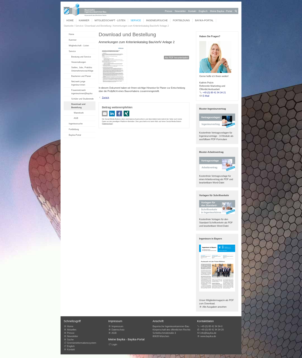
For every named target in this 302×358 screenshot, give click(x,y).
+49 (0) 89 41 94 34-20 (212, 329)
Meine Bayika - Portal (221, 11)
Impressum (117, 326)
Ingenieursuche (157, 20)
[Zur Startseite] (86, 10)
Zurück (105, 97)
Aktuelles (71, 329)
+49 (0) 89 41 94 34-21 (214, 92)
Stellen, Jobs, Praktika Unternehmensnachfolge (82, 69)
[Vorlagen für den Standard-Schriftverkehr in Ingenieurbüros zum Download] (217, 207)
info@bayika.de (208, 333)
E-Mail (206, 95)
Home (70, 20)
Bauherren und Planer (81, 76)
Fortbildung (181, 20)
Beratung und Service (81, 57)
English (71, 346)
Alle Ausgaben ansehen (214, 306)
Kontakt (192, 11)
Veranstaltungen (78, 62)
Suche (71, 339)
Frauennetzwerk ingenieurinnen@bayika (81, 92)
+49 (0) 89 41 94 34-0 (211, 326)
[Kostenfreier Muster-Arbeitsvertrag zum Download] (217, 164)
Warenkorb (79, 113)
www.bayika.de (208, 336)
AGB (76, 118)
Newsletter (180, 11)
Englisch (203, 11)
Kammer (84, 20)
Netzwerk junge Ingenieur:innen (78, 83)
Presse (168, 11)
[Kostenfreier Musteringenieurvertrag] (217, 121)
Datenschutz (107, 124)
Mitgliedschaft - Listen (110, 20)
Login (114, 344)
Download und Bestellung (78, 106)
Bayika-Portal (204, 20)
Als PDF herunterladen (176, 57)
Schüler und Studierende (82, 99)
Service (136, 20)
